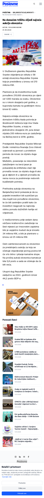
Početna (6, 12)
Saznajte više (7, 477)
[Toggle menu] (39, 4)
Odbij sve (22, 488)
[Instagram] (15, 457)
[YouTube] (24, 457)
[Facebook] (28, 457)
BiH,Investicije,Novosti (23, 12)
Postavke (22, 483)
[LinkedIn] (20, 457)
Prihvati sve (22, 493)
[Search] (34, 4)
